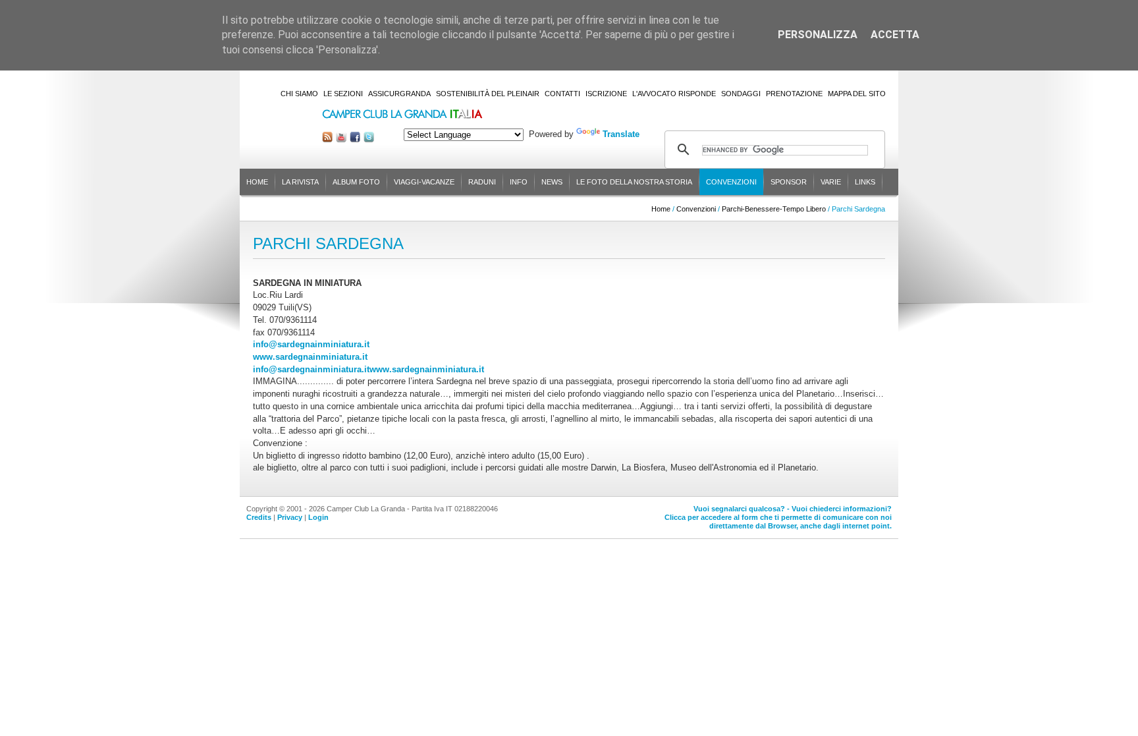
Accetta (895, 34)
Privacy (289, 517)
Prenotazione (794, 94)
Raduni (482, 182)
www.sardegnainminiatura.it (310, 357)
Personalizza (817, 34)
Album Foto (356, 182)
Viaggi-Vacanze (424, 182)
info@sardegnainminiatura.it (311, 344)
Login (318, 517)
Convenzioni (731, 182)
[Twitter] (369, 139)
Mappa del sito (857, 94)
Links (865, 182)
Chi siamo (299, 94)
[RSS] (327, 139)
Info (519, 182)
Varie (831, 182)
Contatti (562, 94)
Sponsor (789, 182)
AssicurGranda (399, 94)
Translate (621, 134)
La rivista (300, 182)
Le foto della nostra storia (634, 182)
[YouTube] (341, 139)
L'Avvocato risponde (674, 94)
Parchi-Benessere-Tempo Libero (774, 209)
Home (257, 182)
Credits (258, 517)
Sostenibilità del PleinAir (487, 94)
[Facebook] (355, 139)
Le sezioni (343, 94)
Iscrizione (606, 94)
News (551, 182)
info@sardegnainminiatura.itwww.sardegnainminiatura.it (368, 369)
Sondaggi (741, 94)
